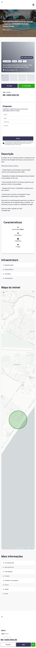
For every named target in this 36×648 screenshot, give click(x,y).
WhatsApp (27, 86)
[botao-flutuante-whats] (33, 645)
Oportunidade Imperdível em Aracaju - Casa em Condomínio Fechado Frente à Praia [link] (16, 32)
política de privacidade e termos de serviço (18, 144)
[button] (3, 292)
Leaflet (18, 548)
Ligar (10, 86)
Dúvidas (8, 644)
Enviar (18, 138)
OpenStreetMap (25, 548)
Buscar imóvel (6, 29)
